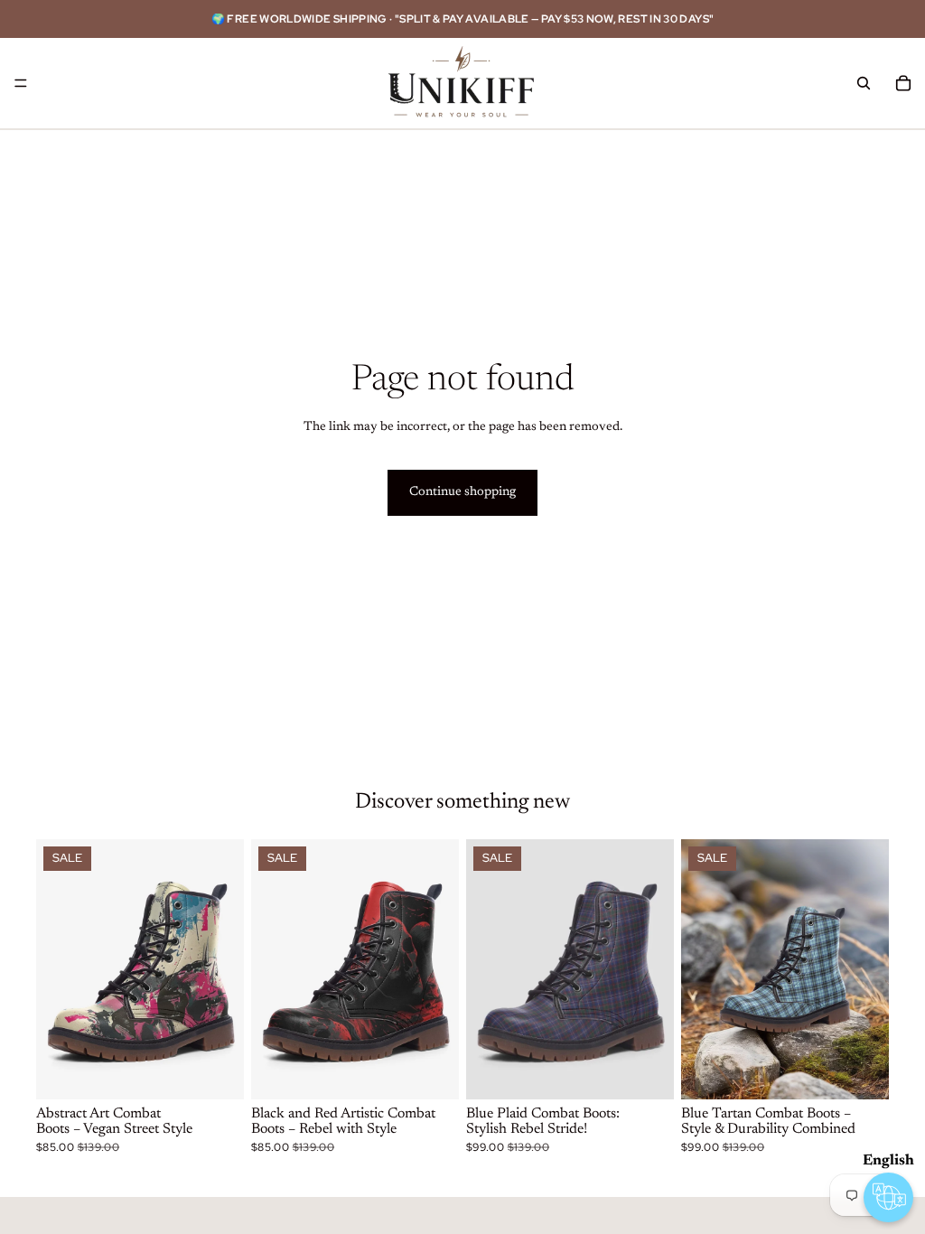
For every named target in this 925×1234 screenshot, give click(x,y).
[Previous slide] (56, 969)
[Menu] (21, 83)
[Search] (863, 83)
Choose (231, 1070)
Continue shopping (462, 492)
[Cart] (903, 83)
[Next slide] (224, 969)
